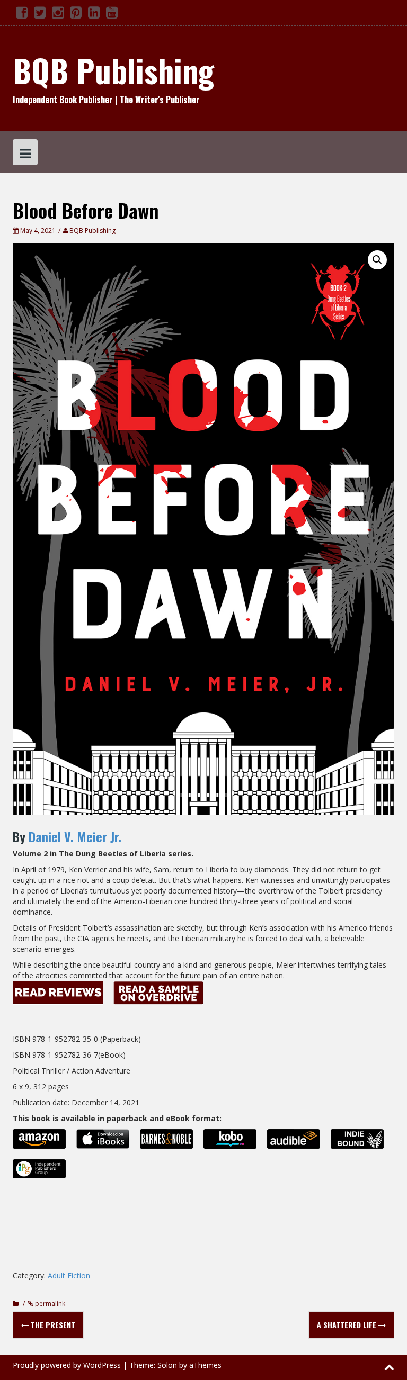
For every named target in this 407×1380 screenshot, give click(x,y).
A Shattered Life (347, 1324)
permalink (49, 1303)
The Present (52, 1324)
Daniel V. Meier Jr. (75, 836)
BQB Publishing (113, 69)
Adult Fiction (69, 1275)
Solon (167, 1365)
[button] (377, 259)
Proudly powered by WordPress (67, 1365)
